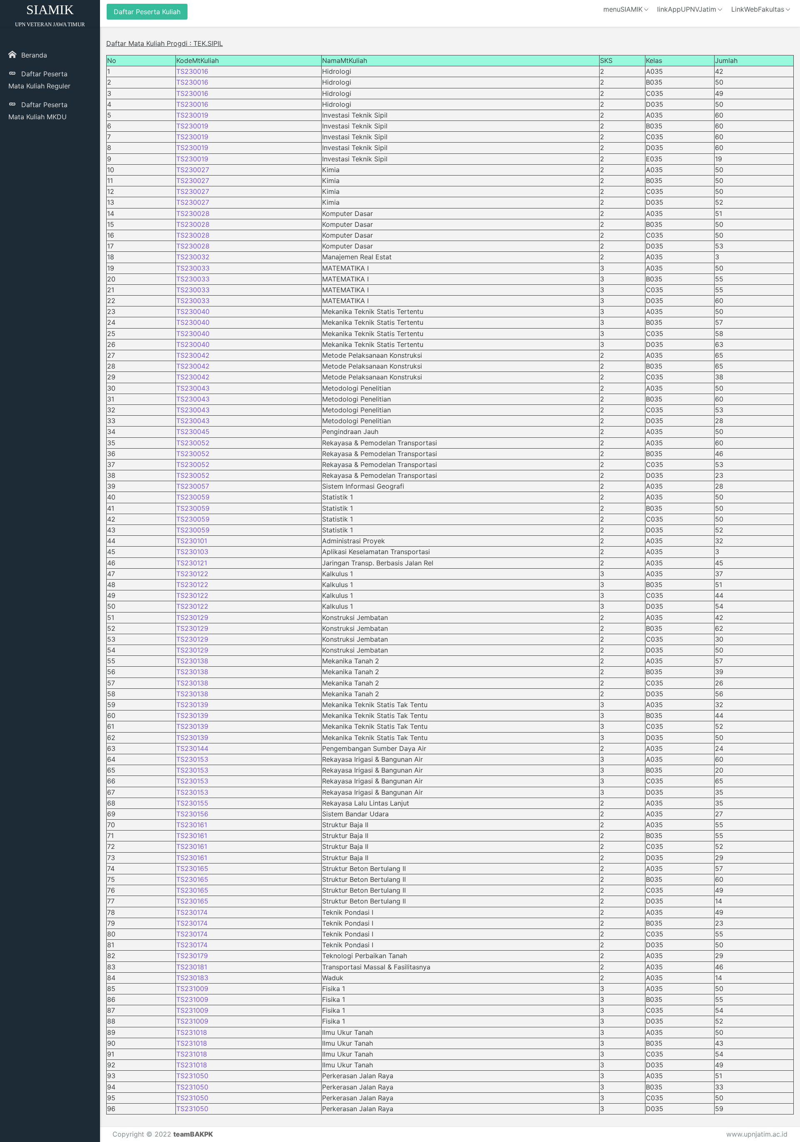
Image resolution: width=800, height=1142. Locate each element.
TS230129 (192, 617)
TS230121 (191, 563)
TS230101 (191, 541)
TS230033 (193, 268)
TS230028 (193, 213)
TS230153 (192, 759)
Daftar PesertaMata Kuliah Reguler (39, 80)
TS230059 (193, 497)
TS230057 (192, 486)
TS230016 (192, 71)
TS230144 (192, 748)
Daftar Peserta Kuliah (147, 12)
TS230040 (193, 311)
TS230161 (191, 825)
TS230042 (193, 355)
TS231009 (192, 988)
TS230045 (193, 431)
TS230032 (193, 257)
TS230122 (192, 574)
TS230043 (193, 388)
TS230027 (192, 170)
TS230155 (192, 803)
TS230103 (192, 551)
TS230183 (192, 978)
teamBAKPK (193, 1134)
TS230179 (192, 955)
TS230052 (193, 443)
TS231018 (191, 1032)
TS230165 (192, 868)
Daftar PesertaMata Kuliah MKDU (38, 110)
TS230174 (192, 912)
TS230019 (192, 115)
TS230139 (192, 704)
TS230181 (191, 967)
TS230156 (192, 814)
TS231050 (192, 1076)
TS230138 (192, 661)
